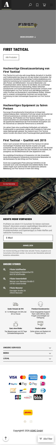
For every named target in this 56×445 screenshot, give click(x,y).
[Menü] (51, 5)
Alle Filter (47, 439)
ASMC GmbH (36, 430)
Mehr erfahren (26, 37)
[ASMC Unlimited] (6, 5)
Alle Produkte (11, 57)
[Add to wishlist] (37, 5)
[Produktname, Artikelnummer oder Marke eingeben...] (30, 5)
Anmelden (28, 245)
